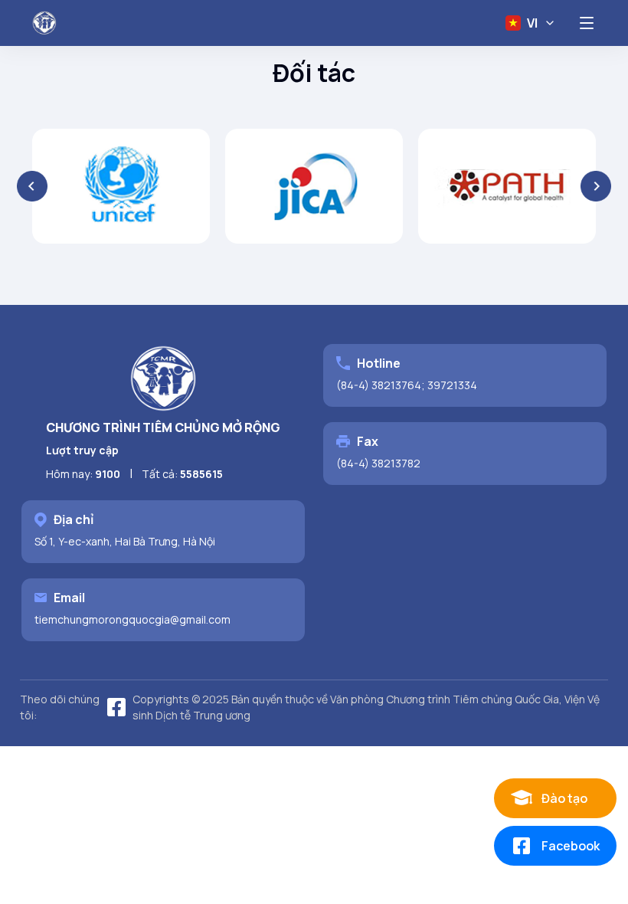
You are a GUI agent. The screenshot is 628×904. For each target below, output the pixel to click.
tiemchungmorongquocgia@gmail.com (132, 619)
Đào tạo (564, 798)
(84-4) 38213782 (378, 463)
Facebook (570, 845)
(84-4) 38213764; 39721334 (406, 385)
